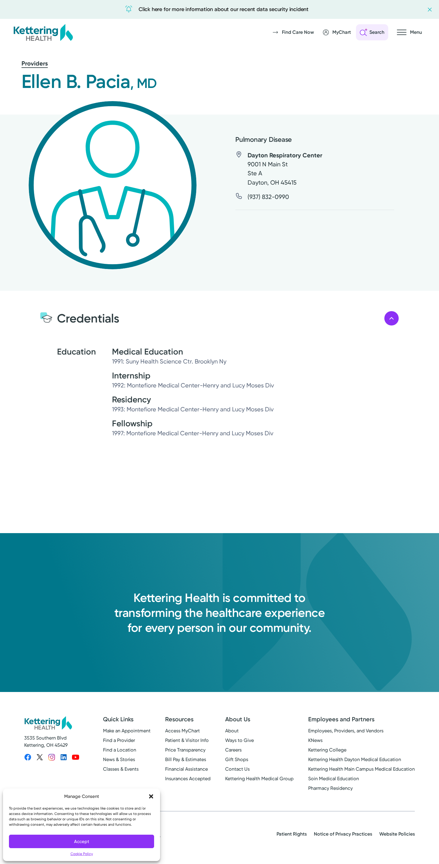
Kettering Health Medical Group (259, 778)
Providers (35, 63)
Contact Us (237, 769)
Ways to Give (239, 740)
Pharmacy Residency (330, 788)
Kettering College (327, 750)
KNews (315, 740)
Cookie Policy (81, 854)
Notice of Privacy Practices (343, 834)
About (232, 731)
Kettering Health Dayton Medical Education (354, 759)
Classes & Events (121, 769)
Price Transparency (185, 750)
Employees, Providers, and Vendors (345, 731)
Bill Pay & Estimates (185, 759)
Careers (233, 750)
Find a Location (119, 750)
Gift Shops (236, 759)
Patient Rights (292, 834)
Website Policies (397, 834)
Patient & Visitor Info (187, 740)
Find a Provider (119, 740)
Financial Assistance (186, 769)
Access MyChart (182, 731)
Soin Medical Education (333, 778)
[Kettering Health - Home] (43, 32)
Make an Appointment (127, 731)
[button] (151, 796)
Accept (81, 841)
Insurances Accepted (188, 778)
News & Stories (119, 759)
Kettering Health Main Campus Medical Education (361, 769)
